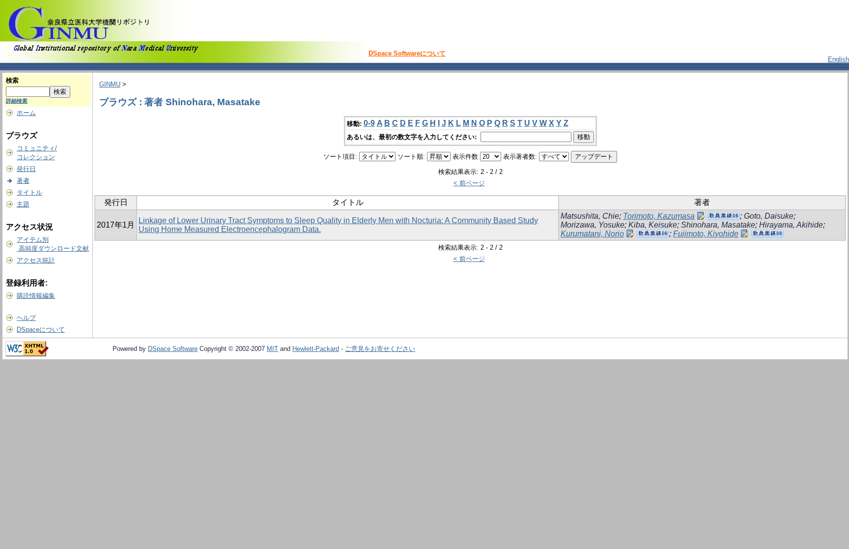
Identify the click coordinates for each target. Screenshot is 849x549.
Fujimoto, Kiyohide (705, 234)
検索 (12, 80)
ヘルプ (26, 317)
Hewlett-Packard (315, 348)
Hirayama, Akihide (791, 225)
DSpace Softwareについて (407, 53)
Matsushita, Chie (590, 216)
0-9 (369, 123)
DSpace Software (173, 348)
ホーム (26, 112)
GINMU (109, 84)
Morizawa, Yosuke (592, 225)
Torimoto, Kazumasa (659, 216)
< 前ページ (469, 183)
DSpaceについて (41, 329)
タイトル (29, 192)
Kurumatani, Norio (592, 234)
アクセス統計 (36, 260)
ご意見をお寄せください (380, 348)
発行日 (26, 169)
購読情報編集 (36, 295)
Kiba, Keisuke (652, 225)
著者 (23, 180)
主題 (23, 204)
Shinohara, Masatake (718, 225)
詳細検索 (17, 101)
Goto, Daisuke (768, 216)
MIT (272, 348)
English (838, 59)
